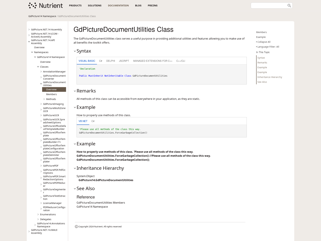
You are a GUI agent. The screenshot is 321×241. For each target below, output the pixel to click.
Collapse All (264, 41)
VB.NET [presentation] (83, 121)
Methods (51, 99)
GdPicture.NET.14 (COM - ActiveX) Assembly (45, 35)
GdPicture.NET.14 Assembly (46, 29)
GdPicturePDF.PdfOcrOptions (54, 171)
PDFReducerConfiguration (54, 209)
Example (261, 37)
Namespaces (41, 52)
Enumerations (48, 214)
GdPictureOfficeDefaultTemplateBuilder (54, 127)
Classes (44, 66)
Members (51, 94)
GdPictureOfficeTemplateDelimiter (54, 153)
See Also (262, 81)
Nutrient (98, 226)
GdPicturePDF (50, 165)
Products (75, 5)
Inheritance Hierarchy (269, 77)
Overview (39, 47)
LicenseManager (52, 203)
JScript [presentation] (124, 60)
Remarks (262, 62)
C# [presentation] (100, 60)
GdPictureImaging (53, 103)
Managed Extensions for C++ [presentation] (152, 60)
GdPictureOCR (51, 115)
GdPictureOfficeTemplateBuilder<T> (54, 140)
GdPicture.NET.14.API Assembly (43, 42)
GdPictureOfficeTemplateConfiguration (54, 147)
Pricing (152, 5)
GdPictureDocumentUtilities (54, 84)
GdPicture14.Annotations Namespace (51, 225)
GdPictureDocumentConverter (54, 77)
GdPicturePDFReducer (54, 184)
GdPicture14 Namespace (42, 16)
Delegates (45, 219)
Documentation (118, 5)
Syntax (261, 57)
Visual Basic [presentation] (87, 60)
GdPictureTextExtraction (54, 197)
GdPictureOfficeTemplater (54, 160)
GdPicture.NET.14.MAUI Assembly (44, 231)
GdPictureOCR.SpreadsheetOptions (54, 121)
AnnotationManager (54, 71)
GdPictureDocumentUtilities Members (101, 202)
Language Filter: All (268, 46)
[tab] (87, 61)
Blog (138, 5)
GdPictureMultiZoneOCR (54, 109)
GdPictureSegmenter (54, 191)
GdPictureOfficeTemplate (54, 134)
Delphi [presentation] (110, 60)
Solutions (94, 5)
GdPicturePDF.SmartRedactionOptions (54, 178)
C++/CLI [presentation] (180, 60)
